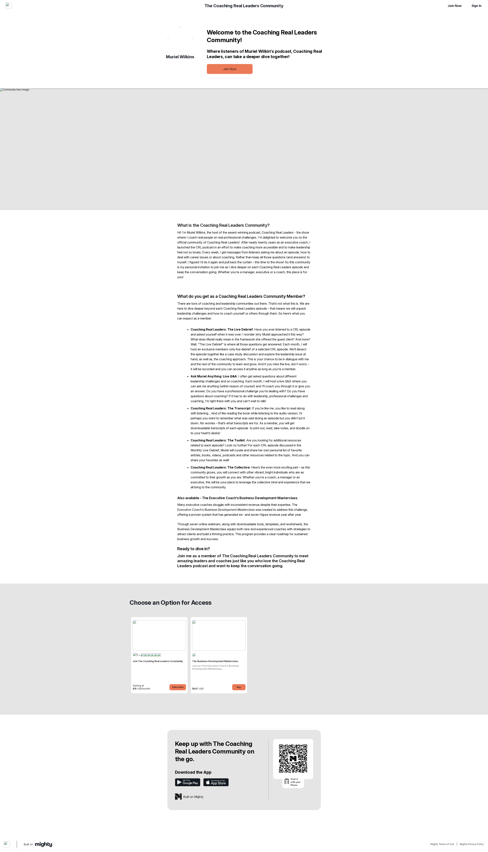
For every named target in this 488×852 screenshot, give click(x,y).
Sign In (477, 6)
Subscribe (178, 687)
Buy (239, 687)
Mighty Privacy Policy (472, 844)
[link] (159, 655)
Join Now (455, 6)
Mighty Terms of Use (442, 844)
